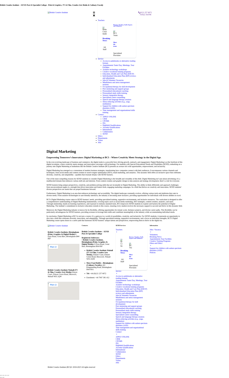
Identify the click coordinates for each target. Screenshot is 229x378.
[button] (114, 14)
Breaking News (106, 39)
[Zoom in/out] (1, 375)
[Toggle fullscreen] (3, 375)
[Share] (6, 375)
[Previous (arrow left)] (1, 377)
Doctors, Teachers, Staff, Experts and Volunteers (122, 25)
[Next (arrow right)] (3, 377)
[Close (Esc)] (8, 375)
